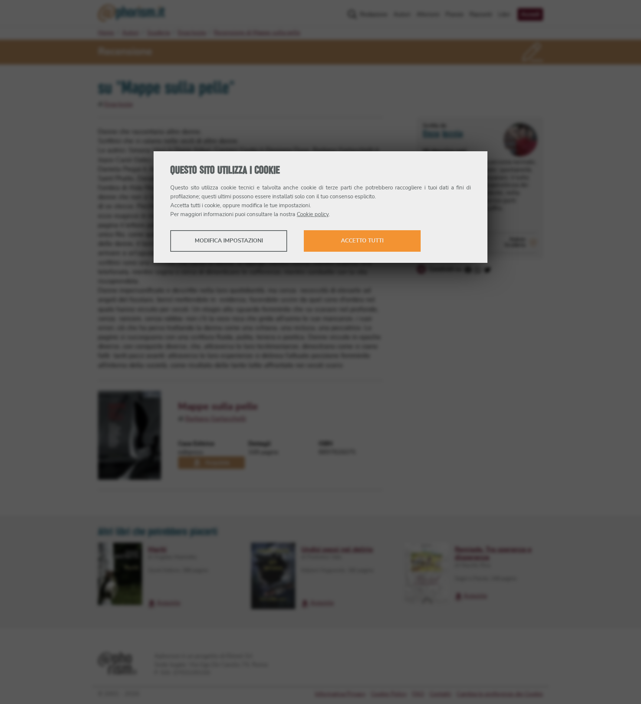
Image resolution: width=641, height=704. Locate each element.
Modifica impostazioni (229, 241)
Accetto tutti (362, 241)
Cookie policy (313, 214)
